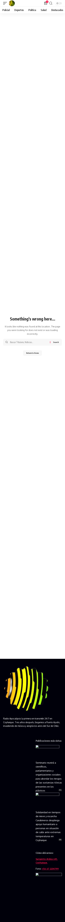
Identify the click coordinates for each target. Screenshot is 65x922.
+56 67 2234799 (50, 868)
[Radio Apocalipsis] (12, 3)
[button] (6, 3)
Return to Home (32, 353)
